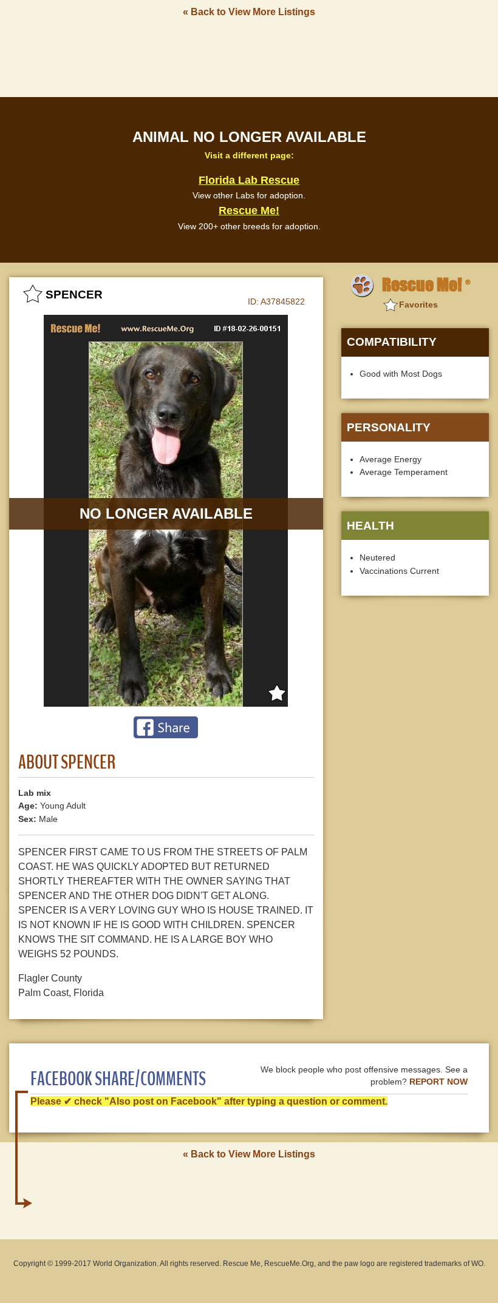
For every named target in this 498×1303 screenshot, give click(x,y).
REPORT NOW (438, 1081)
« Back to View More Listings (249, 12)
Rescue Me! (249, 210)
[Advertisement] (249, 56)
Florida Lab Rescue (249, 180)
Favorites (418, 304)
